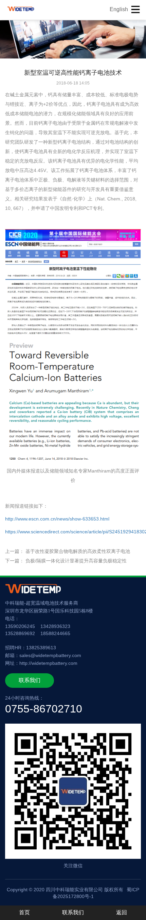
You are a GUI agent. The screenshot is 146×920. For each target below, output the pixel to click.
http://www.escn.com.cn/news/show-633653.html (57, 519)
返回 (121, 912)
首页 (24, 912)
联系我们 (29, 680)
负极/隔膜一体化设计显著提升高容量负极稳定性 (76, 560)
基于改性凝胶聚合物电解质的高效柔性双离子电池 (77, 551)
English (119, 9)
